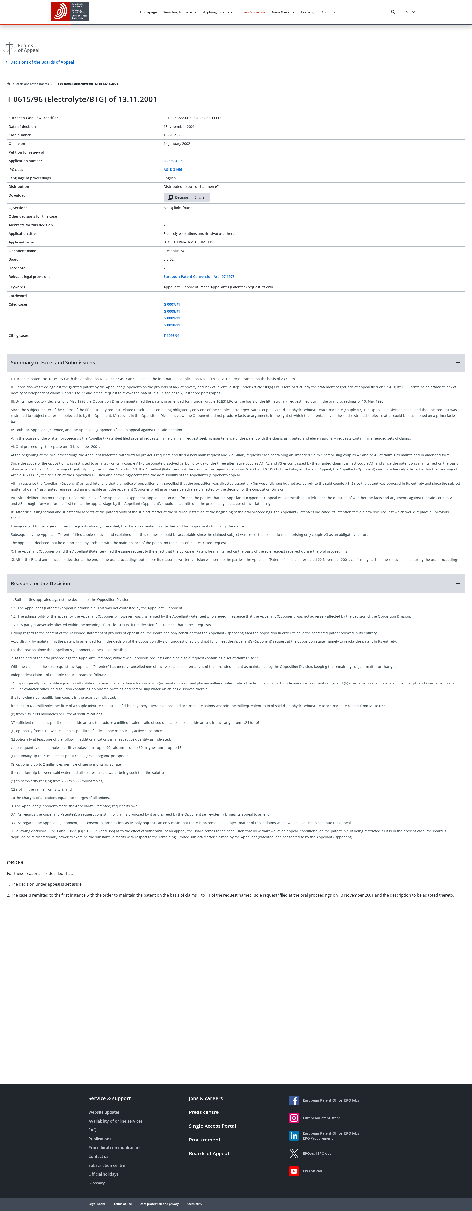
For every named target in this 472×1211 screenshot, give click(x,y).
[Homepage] (9, 84)
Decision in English (190, 197)
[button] (236, 363)
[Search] (393, 12)
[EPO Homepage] (70, 12)
